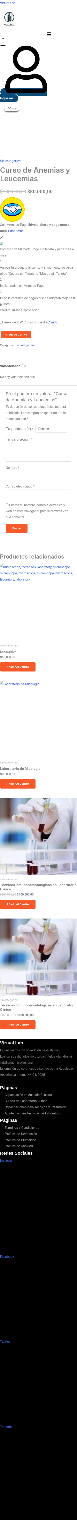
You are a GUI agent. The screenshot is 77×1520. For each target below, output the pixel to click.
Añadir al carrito (16, 334)
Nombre (13, 468)
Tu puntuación (19, 429)
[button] (49, 34)
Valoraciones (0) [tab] (13, 366)
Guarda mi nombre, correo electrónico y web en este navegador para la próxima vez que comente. (37, 511)
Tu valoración (19, 439)
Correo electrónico (20, 486)
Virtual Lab (7, 3)
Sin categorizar (11, 161)
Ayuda (52, 322)
